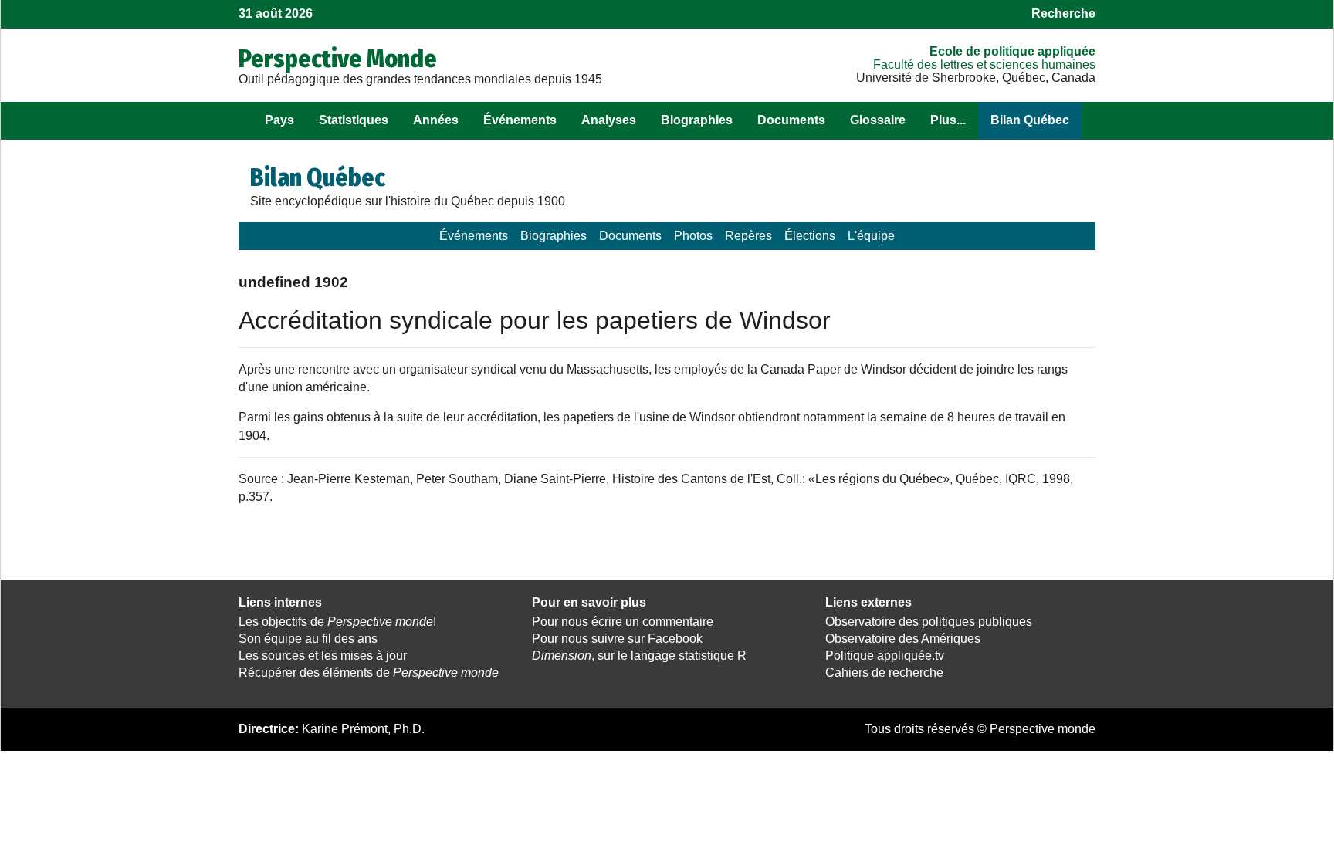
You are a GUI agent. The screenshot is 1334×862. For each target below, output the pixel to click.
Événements (520, 120)
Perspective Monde (338, 58)
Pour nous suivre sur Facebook (617, 638)
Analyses (608, 120)
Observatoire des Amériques (902, 638)
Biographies (697, 120)
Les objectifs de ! (337, 621)
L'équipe (871, 235)
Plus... (948, 120)
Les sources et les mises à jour (323, 655)
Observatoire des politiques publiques (928, 621)
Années (436, 120)
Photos (693, 235)
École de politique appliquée (1012, 51)
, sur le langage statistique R (639, 655)
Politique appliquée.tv (884, 655)
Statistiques (353, 120)
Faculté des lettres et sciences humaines (984, 64)
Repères (748, 235)
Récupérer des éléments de (369, 672)
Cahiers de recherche (884, 672)
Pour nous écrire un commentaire (622, 621)
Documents (791, 120)
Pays (279, 120)
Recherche (1063, 13)
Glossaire (878, 120)
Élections (809, 235)
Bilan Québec (1029, 120)
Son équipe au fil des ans (308, 638)
